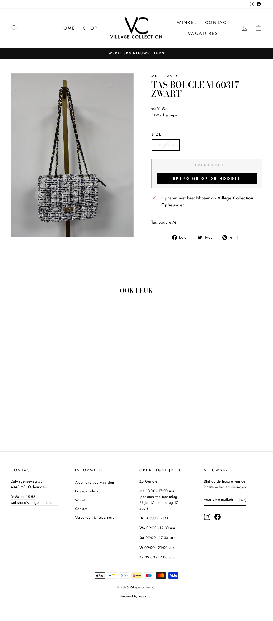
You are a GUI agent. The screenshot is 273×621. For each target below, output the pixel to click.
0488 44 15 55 (23, 496)
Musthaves (165, 76)
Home (67, 28)
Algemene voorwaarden (94, 482)
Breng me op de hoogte (207, 178)
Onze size (165, 145)
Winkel (187, 22)
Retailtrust (146, 596)
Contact (217, 22)
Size (156, 134)
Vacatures (203, 33)
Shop (90, 28)
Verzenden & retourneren (96, 517)
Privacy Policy (86, 491)
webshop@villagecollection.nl (34, 502)
